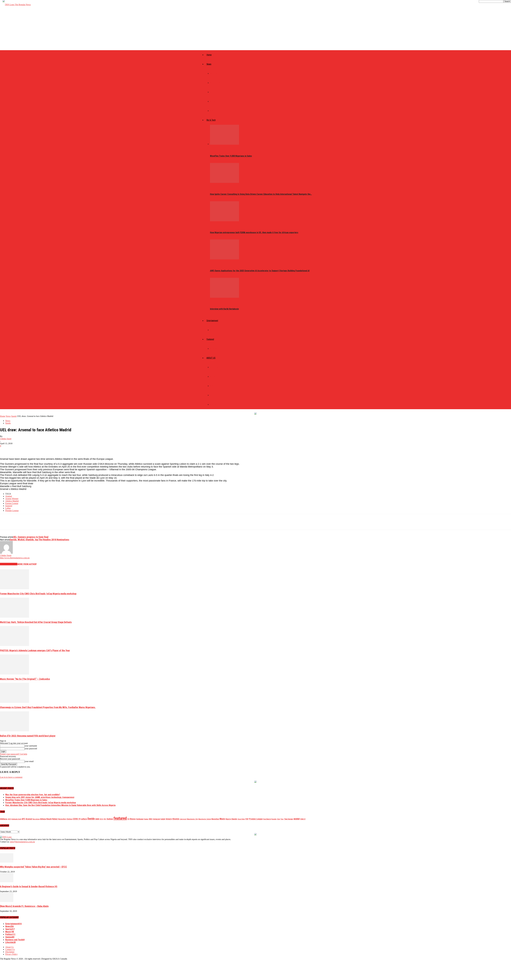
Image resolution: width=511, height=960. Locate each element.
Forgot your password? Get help (13, 754)
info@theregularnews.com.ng (22, 842)
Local (212, 92)
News (209, 64)
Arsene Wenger (11, 498)
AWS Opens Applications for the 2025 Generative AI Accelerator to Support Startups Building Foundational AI (260, 270)
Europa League (11, 503)
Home (209, 55)
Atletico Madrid (12, 501)
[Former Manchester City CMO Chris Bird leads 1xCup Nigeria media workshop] (14, 588)
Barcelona (36, 819)
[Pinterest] (23, 450)
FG (128, 819)
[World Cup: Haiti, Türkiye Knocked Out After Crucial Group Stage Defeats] (14, 617)
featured (8, 506)
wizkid (297, 818)
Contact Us (215, 386)
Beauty (49, 819)
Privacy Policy (216, 395)
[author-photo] (6, 553)
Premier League (12, 510)
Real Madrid (267, 819)
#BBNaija (3, 819)
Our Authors (216, 377)
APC (23, 819)
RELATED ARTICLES (8, 564)
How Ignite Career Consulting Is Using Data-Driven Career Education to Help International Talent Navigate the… (261, 194)
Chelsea (69, 819)
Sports (213, 111)
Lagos (162, 819)
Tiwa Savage (288, 819)
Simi (278, 819)
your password (31, 748)
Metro (213, 101)
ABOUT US (211, 358)
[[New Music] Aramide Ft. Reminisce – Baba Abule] (6, 901)
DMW (97, 819)
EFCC (101, 819)
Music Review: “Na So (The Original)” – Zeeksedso (25, 679)
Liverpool (183, 819)
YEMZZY (303, 819)
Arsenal (8, 496)
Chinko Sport (5, 439)
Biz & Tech (211, 120)
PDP (247, 819)
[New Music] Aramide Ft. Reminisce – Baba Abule (24, 906)
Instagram (156, 819)
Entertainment (212, 320)
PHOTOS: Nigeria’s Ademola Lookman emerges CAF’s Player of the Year (35, 650)
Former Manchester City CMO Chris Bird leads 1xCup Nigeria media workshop (38, 593)
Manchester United (204, 819)
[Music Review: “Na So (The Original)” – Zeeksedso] (14, 674)
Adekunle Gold (16, 819)
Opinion (213, 349)
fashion (110, 819)
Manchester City (192, 819)
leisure (169, 819)
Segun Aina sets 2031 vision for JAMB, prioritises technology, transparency (39, 797)
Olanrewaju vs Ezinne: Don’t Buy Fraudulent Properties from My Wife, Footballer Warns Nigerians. (48, 707)
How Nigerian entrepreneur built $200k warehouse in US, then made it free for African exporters (254, 232)
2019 (9, 819)
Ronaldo (274, 819)
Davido (91, 818)
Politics (213, 73)
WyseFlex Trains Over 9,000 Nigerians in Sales (231, 156)
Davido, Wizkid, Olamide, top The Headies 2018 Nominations (39, 539)
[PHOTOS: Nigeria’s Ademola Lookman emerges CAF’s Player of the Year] (14, 645)
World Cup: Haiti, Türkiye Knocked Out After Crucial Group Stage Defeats (36, 622)
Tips (282, 819)
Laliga (8, 508)
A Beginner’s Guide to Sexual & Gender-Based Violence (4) (28, 886)
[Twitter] (14, 450)
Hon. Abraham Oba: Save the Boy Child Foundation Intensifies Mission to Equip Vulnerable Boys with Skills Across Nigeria (60, 805)
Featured (210, 339)
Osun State (241, 819)
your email (29, 761)
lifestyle (175, 819)
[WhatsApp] (33, 450)
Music (212, 330)
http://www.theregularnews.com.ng (15, 558)
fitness (133, 819)
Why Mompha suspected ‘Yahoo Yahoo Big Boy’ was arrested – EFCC (33, 866)
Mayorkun (215, 819)
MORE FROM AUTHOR (26, 564)
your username (31, 746)
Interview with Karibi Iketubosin (224, 309)
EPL (105, 819)
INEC (151, 819)
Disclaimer (215, 404)
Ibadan (146, 819)
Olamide (234, 819)
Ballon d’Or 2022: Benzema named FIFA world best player (27, 735)
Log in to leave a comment (11, 777)
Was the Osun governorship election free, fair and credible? (32, 794)
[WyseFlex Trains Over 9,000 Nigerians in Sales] (224, 144)
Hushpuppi (140, 819)
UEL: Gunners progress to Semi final (30, 537)
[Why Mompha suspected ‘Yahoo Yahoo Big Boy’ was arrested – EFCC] (6, 862)
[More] (42, 450)
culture (84, 819)
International (216, 83)
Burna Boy (62, 819)
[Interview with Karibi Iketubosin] (224, 297)
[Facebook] (4, 450)
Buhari (55, 819)
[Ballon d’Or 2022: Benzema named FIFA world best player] (14, 730)
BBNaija (43, 819)
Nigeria (228, 819)
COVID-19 (76, 819)
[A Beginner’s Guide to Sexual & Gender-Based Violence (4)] (6, 881)
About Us (214, 367)
